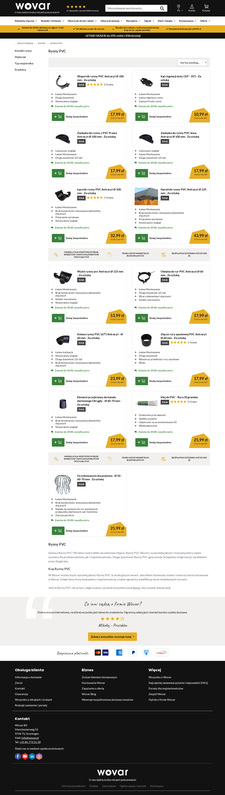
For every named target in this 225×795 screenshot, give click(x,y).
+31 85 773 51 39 (30, 742)
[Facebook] (18, 756)
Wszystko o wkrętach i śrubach (33, 699)
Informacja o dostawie (28, 677)
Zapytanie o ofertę (93, 688)
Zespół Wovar (157, 694)
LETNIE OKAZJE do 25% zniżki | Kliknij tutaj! (113, 35)
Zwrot (18, 682)
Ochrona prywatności (73, 785)
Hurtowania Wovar (93, 682)
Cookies (93, 785)
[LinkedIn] (32, 756)
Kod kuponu (156, 785)
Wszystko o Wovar (160, 677)
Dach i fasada (25, 43)
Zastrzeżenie (109, 785)
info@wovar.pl (30, 737)
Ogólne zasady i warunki (133, 785)
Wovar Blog (89, 694)
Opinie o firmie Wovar (162, 699)
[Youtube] (25, 756)
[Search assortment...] (162, 8)
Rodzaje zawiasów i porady (31, 705)
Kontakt (20, 688)
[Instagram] (39, 756)
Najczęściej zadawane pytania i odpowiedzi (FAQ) (178, 682)
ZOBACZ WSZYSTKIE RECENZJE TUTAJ (111, 636)
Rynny (42, 43)
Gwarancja (21, 694)
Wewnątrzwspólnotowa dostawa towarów (107, 699)
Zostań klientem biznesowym (99, 677)
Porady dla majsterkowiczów (166, 688)
